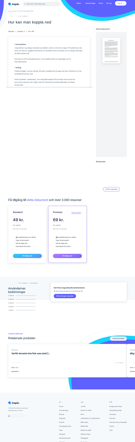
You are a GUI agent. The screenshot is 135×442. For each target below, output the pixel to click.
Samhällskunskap (115, 410)
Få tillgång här (27, 256)
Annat (61, 406)
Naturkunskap (85, 434)
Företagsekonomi (65, 426)
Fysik (61, 430)
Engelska (62, 418)
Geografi (62, 434)
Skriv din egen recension (64, 296)
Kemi (82, 414)
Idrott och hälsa (86, 410)
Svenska (14, 11)
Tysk (111, 430)
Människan (84, 422)
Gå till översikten (118, 338)
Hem (9, 11)
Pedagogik (84, 438)
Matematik (84, 426)
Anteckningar (90, 3)
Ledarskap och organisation (90, 418)
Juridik (83, 406)
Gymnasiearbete (65, 438)
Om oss (109, 3)
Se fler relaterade (111, 189)
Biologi (61, 414)
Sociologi (112, 414)
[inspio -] (14, 4)
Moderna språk (86, 430)
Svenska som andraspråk (118, 422)
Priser (101, 3)
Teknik (111, 426)
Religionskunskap (115, 406)
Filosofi (61, 422)
